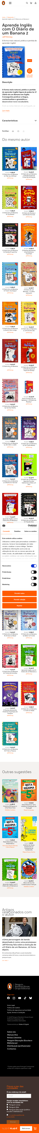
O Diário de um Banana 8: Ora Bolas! (10, 213)
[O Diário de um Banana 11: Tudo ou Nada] (29, 683)
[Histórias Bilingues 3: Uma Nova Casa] (10, 780)
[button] (27, 3)
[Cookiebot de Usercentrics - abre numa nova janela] (28, 526)
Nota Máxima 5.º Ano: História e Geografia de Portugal (28, 806)
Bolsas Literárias (14, 1038)
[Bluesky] (30, 998)
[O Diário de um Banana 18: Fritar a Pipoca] (10, 723)
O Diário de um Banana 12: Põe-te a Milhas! (10, 175)
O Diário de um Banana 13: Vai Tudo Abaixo (29, 444)
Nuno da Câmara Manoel (10, 845)
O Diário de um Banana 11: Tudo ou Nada (29, 709)
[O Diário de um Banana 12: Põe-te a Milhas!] (10, 148)
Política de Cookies (13, 1008)
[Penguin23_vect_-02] (13, 1060)
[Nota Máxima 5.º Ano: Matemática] (10, 818)
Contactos (11, 1049)
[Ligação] (36, 3)
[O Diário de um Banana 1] (10, 340)
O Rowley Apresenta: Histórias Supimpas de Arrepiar (10, 711)
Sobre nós (11, 1032)
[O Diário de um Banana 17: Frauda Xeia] (29, 494)
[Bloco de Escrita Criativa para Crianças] (29, 860)
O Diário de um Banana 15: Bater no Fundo (29, 635)
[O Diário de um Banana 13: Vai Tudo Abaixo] (29, 418)
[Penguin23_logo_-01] (3, 3)
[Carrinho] (31, 3)
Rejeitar (19, 605)
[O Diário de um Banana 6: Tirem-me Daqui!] (10, 263)
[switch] (34, 572)
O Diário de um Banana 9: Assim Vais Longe (10, 329)
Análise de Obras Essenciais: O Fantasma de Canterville (28, 847)
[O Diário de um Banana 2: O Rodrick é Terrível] (10, 455)
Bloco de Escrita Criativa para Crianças (29, 883)
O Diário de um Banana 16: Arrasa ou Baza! (10, 635)
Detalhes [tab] (17, 531)
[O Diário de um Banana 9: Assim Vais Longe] (10, 303)
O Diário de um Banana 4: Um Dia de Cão (29, 329)
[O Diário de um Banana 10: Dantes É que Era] (10, 224)
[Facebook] (8, 998)
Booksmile (11, 17)
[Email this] (13, 131)
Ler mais (6, 111)
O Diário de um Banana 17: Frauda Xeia (29, 521)
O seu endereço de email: (16, 1092)
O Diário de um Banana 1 (10, 367)
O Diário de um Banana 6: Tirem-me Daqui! (10, 290)
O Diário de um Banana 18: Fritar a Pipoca (10, 750)
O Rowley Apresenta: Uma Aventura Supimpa (29, 252)
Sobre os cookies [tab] (30, 531)
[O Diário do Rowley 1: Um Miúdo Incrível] (29, 187)
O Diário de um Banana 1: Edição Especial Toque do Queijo (29, 368)
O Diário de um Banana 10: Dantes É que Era (10, 251)
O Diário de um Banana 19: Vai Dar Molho (10, 407)
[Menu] (10, 3)
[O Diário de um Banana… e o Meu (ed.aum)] (29, 263)
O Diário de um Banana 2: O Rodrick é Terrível (10, 481)
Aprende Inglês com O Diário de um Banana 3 (28, 671)
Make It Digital (24, 1024)
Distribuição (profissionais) (18, 1046)
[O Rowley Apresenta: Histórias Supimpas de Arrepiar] (10, 683)
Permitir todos (19, 593)
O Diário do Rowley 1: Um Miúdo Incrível (29, 214)
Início (3, 17)
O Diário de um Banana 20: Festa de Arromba (10, 672)
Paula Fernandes (29, 810)
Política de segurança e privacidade (19, 1010)
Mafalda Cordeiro (10, 810)
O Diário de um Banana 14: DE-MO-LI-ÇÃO (10, 444)
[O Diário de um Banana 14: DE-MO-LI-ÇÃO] (10, 418)
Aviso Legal (11, 1005)
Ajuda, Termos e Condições (16, 1012)
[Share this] (18, 131)
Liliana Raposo (10, 847)
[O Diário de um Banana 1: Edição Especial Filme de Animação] (29, 148)
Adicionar (26, 1128)
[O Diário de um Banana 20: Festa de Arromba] (10, 645)
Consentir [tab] (6, 531)
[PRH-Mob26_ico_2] (29, 71)
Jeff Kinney (7, 37)
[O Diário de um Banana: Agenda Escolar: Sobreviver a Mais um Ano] (29, 455)
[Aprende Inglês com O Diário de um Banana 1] (10, 494)
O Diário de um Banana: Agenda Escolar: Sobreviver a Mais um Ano (29, 482)
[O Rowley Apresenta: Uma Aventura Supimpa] (29, 224)
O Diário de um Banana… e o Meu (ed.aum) (29, 291)
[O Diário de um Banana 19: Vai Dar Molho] (10, 380)
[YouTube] (19, 998)
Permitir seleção (19, 599)
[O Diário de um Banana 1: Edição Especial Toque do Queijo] (29, 340)
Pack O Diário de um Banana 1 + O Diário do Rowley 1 (29, 400)
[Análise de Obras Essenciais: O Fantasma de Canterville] (29, 818)
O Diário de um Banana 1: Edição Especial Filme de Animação (29, 175)
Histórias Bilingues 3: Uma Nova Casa (10, 807)
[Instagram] (14, 998)
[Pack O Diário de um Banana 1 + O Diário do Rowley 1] (29, 380)
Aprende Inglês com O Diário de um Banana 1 (10, 519)
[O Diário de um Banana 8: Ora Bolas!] (10, 187)
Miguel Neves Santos (29, 852)
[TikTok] (25, 998)
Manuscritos (12, 1035)
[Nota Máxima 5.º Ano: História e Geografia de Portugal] (29, 780)
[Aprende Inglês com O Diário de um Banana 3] (29, 645)
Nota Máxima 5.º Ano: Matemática (10, 842)
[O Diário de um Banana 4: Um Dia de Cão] (29, 303)
